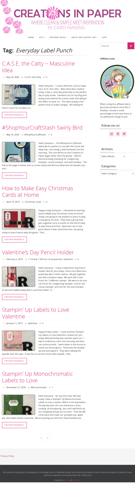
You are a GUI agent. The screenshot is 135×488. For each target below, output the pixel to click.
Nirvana (67, 475)
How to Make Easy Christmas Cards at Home (37, 190)
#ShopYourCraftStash (35, 133)
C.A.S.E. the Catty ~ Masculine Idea (38, 67)
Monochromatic (39, 383)
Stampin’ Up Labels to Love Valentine (35, 310)
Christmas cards (33, 200)
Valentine (68, 256)
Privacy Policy (7, 451)
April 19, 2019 (13, 200)
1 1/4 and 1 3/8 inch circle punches (45, 256)
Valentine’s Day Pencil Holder (38, 250)
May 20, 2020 (12, 76)
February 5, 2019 (14, 256)
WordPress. (76, 475)
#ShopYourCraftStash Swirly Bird (42, 127)
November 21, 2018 (16, 383)
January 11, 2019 (14, 320)
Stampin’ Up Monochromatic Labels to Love (37, 373)
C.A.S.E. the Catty (32, 76)
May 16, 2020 (12, 133)
